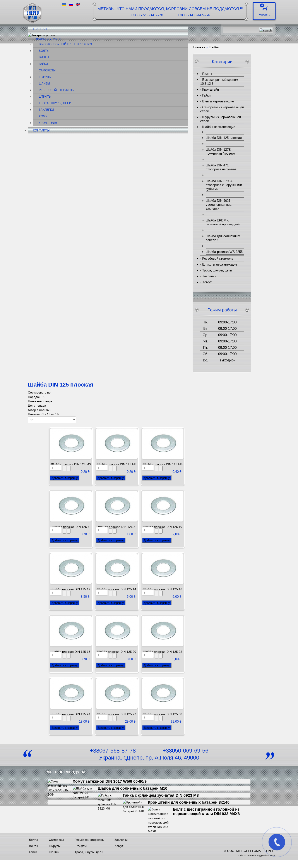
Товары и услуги (47, 39)
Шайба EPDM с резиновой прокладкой (223, 222)
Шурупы (45, 77)
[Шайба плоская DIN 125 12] (71, 568)
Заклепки (46, 109)
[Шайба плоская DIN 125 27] (117, 693)
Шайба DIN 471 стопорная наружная (221, 167)
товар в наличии (39, 410)
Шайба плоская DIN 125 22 (162, 651)
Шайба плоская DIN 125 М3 (71, 464)
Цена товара (37, 405)
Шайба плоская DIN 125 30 (162, 714)
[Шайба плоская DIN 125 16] (163, 568)
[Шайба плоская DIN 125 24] (71, 693)
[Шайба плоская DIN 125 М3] (71, 443)
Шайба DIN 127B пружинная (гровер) (220, 151)
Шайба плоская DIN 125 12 (70, 589)
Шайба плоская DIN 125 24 (70, 714)
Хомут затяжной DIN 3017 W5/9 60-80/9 (110, 781)
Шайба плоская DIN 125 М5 (163, 464)
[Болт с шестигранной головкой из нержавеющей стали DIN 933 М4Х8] (160, 820)
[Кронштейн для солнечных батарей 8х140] (135, 806)
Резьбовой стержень (56, 90)
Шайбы (44, 83)
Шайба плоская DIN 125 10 (162, 526)
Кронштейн (48, 122)
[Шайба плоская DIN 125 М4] (117, 443)
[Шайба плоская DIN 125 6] (71, 506)
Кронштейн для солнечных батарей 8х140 (188, 802)
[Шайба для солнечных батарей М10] (85, 792)
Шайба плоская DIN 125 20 (116, 651)
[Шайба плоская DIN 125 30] (163, 693)
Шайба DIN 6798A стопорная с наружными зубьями (224, 185)
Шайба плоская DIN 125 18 (70, 651)
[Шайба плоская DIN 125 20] (117, 631)
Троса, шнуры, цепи (55, 103)
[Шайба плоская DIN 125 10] (163, 506)
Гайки (43, 64)
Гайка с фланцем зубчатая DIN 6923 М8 (161, 795)
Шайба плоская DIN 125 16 (162, 589)
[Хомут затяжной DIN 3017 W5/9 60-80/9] (60, 787)
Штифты (45, 96)
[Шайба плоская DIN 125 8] (117, 506)
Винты (44, 57)
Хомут (44, 116)
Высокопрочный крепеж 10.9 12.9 (65, 44)
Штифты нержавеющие (219, 264)
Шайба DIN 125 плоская (224, 138)
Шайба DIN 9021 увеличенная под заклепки (218, 204)
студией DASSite (266, 855)
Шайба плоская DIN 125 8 (116, 526)
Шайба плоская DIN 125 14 (116, 589)
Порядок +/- (36, 397)
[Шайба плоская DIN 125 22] (163, 631)
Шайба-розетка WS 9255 (224, 252)
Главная (40, 29)
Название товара (40, 401)
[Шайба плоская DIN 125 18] (71, 631)
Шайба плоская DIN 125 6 (70, 526)
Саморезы (47, 70)
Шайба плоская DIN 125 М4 (117, 464)
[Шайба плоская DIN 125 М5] (163, 443)
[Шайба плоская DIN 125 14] (117, 568)
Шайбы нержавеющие (218, 127)
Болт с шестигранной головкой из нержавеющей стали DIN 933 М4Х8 (206, 811)
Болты (44, 50)
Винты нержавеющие (218, 101)
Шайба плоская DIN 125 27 (116, 714)
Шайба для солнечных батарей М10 (132, 788)
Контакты (41, 130)
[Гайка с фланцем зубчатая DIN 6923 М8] (110, 801)
